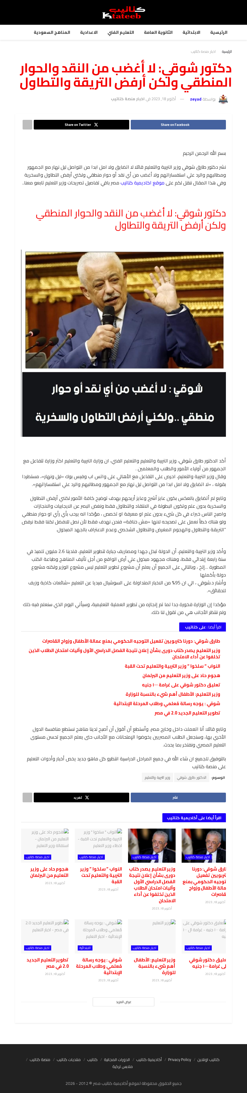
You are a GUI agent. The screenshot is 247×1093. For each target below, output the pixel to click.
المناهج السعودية (52, 32)
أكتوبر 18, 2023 (164, 98)
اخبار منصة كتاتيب (203, 51)
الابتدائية (191, 32)
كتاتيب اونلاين (208, 1059)
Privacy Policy (179, 1059)
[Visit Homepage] (124, 12)
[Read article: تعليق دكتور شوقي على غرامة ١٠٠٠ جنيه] (205, 936)
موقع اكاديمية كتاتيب (142, 182)
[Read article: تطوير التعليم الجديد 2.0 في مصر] (45, 936)
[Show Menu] (20, 12)
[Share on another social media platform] (27, 124)
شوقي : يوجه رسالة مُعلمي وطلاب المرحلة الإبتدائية (167, 703)
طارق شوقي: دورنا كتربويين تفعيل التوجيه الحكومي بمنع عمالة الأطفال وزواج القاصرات (131, 641)
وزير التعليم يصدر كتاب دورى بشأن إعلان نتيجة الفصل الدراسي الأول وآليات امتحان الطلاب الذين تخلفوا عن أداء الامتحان (124, 653)
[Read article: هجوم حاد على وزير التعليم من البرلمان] (45, 846)
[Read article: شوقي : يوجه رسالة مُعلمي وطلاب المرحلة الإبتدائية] (98, 936)
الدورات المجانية (117, 1059)
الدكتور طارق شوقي (191, 777)
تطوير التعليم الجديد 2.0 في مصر (187, 712)
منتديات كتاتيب (69, 1059)
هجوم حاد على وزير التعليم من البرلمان (181, 675)
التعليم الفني (121, 32)
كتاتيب (92, 1059)
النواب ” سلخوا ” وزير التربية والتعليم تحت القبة (172, 666)
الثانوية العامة (158, 32)
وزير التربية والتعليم (157, 777)
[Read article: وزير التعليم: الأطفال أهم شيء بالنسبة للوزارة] (152, 936)
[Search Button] (226, 12)
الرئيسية (218, 32)
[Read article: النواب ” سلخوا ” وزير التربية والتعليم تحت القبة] (98, 846)
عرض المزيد (123, 1002)
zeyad (196, 98)
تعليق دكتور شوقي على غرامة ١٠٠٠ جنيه (181, 684)
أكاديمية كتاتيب (149, 1059)
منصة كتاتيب (40, 1059)
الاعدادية (89, 32)
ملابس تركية (122, 1066)
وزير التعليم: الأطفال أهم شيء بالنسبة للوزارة (173, 694)
